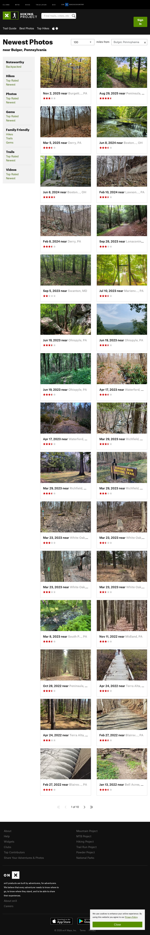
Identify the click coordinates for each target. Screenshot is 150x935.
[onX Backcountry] (73, 5)
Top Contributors (14, 852)
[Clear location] (145, 42)
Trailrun (41, 4)
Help (7, 836)
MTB (17, 4)
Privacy (92, 930)
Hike (27, 4)
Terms (83, 930)
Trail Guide (9, 28)
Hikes (9, 134)
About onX (10, 900)
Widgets (9, 841)
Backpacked (13, 66)
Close (117, 924)
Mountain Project (87, 831)
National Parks (85, 857)
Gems (9, 142)
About (7, 831)
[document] (117, 919)
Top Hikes (43, 28)
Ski (54, 4)
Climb (6, 4)
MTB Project (83, 836)
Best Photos (26, 28)
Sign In (140, 21)
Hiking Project (85, 841)
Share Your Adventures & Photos (24, 857)
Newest (10, 84)
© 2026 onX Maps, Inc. (65, 930)
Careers (8, 906)
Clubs (7, 847)
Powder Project (85, 852)
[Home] (22, 15)
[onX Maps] (11, 877)
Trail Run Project (86, 847)
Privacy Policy (131, 917)
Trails (9, 138)
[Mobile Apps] (55, 28)
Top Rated (12, 80)
